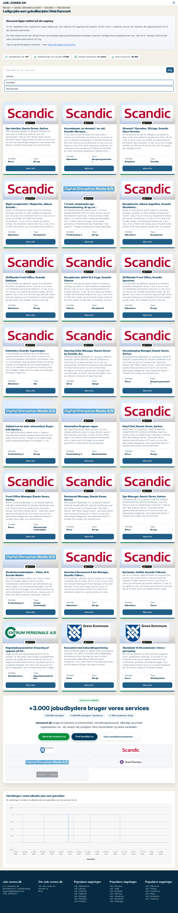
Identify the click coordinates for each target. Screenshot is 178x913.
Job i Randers (80, 899)
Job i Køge (150, 893)
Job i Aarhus (80, 888)
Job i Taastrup (152, 899)
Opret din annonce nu (54, 736)
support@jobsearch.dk (13, 891)
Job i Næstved (152, 886)
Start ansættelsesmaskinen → (119, 737)
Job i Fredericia (152, 891)
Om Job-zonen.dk (46, 886)
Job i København (82, 886)
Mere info (30, 168)
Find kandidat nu (84, 736)
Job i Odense (80, 891)
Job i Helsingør (116, 901)
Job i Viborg (150, 888)
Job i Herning (116, 893)
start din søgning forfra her (61, 44)
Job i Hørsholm (116, 899)
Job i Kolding (80, 901)
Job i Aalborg (80, 893)
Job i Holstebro (152, 896)
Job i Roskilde (116, 891)
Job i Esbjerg (80, 896)
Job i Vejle (114, 888)
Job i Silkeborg (117, 896)
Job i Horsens (116, 886)
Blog (40, 891)
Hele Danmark (12, 89)
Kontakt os (43, 888)
